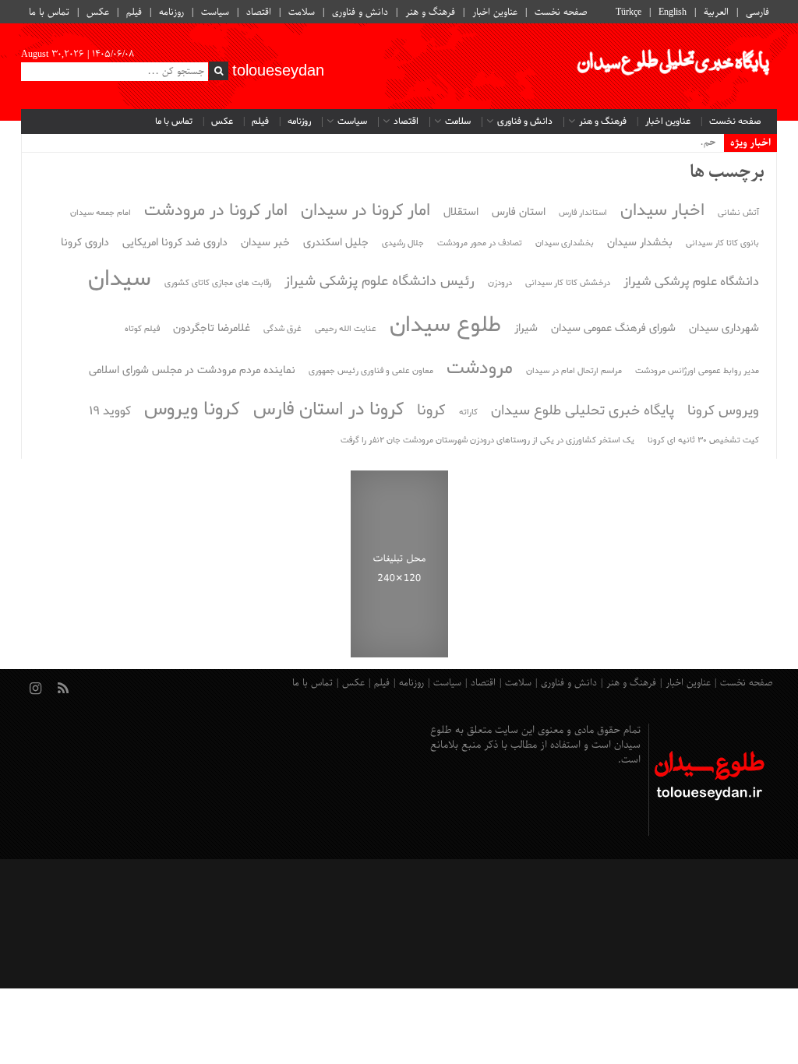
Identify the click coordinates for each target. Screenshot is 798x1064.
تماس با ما (49, 12)
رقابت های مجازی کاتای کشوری (217, 283)
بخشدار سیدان (640, 242)
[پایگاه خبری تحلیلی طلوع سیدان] (672, 66)
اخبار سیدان (662, 211)
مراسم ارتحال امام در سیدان (574, 371)
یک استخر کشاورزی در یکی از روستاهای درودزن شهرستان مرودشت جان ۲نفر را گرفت (487, 440)
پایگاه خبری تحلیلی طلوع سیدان (582, 410)
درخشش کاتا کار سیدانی (567, 283)
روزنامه (171, 12)
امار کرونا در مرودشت (216, 211)
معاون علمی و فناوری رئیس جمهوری (371, 371)
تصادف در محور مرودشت (479, 243)
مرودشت (480, 368)
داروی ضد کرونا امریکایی (175, 242)
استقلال (460, 212)
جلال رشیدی (403, 243)
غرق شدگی (282, 329)
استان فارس (519, 212)
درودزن (500, 283)
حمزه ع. (699, 143)
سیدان (119, 279)
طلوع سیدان (445, 325)
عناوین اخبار (494, 12)
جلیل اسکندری (336, 242)
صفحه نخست (561, 12)
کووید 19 (110, 411)
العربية (716, 12)
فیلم (134, 12)
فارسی (757, 12)
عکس (98, 12)
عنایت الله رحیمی (345, 329)
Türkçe (628, 12)
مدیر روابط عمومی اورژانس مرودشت (697, 371)
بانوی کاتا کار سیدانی (722, 243)
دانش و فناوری (360, 12)
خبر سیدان (265, 242)
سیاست (215, 12)
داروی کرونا (85, 242)
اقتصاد (258, 12)
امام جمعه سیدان (100, 213)
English (673, 12)
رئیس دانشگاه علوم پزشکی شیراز (379, 281)
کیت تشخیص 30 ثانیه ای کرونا (703, 440)
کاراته (468, 412)
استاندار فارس (583, 213)
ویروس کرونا (723, 410)
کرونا (431, 411)
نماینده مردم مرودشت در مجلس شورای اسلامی (192, 370)
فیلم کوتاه (142, 329)
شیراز (526, 328)
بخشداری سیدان (564, 243)
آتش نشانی (738, 213)
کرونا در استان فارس (328, 410)
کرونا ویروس (192, 410)
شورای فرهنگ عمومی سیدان (613, 328)
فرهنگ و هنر (430, 12)
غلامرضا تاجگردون (211, 328)
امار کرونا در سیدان (365, 211)
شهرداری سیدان (724, 328)
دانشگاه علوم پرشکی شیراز (691, 282)
